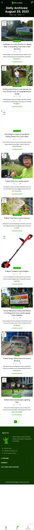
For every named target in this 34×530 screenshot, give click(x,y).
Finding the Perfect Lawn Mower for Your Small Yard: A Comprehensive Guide (17, 91)
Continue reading (17, 61)
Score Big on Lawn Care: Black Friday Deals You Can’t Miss (17, 135)
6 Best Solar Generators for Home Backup (17, 359)
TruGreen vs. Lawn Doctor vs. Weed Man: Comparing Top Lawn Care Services (17, 46)
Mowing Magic (14, 482)
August (20, 14)
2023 (15, 14)
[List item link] (17, 448)
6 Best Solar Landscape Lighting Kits (17, 401)
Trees (20, 307)
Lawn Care (17, 41)
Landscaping (17, 177)
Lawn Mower (17, 86)
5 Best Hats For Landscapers (17, 181)
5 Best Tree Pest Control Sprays (17, 218)
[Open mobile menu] (2, 2)
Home (11, 14)
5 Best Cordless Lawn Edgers (17, 271)
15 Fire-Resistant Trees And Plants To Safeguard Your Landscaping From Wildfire (17, 313)
